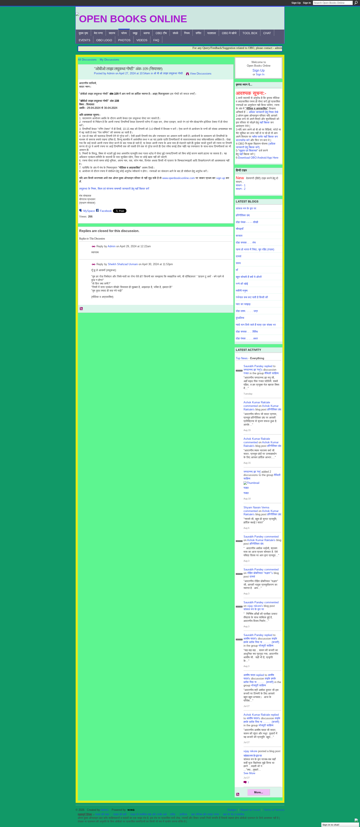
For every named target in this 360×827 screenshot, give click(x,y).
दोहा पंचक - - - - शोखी (247, 222)
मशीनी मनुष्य (242, 290)
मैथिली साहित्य (272, 373)
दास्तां (238, 256)
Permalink (94, 246)
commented (251, 405)
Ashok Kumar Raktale (257, 402)
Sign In (307, 2)
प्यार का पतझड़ (243, 304)
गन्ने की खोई (242, 283)
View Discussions (200, 73)
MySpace (89, 210)
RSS (81, 309)
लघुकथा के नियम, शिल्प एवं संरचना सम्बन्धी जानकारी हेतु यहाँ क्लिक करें (114, 188)
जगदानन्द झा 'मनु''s (253, 369)
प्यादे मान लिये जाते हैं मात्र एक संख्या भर (256, 324)
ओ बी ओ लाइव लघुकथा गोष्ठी (168, 73)
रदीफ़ (172, 814)
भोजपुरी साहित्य (266, 645)
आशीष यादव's (250, 638)
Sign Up (296, 2)
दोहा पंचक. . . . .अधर (247, 338)
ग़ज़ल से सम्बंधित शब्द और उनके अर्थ (148, 814)
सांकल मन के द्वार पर (246, 208)
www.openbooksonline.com (178, 178)
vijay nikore (250, 751)
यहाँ (241, 154)
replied (268, 366)
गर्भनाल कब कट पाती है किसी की (252, 297)
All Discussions (87, 59)
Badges (232, 809)
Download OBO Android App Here (258, 157)
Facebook (106, 210)
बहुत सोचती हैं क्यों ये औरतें (248, 276)
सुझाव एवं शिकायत (248, 150)
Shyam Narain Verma (256, 507)
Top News (242, 358)
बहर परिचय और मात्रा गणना (205, 814)
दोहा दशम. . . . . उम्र (247, 311)
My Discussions (109, 59)
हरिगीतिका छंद (243, 215)
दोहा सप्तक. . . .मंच (246, 242)
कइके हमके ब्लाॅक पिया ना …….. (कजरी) (261, 640)
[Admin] (84, 77)
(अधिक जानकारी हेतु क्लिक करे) (255, 145)
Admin (111, 73)
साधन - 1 (240, 185)
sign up (220, 178)
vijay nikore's (255, 605)
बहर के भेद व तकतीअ (233, 814)
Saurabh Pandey (254, 366)
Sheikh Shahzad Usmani (123, 264)
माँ (237, 270)
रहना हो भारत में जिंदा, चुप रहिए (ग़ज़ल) (255, 249)
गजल (246, 373)
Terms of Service (274, 809)
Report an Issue (250, 809)
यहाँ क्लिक (265, 122)
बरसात (239, 235)
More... (258, 792)
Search (356, 3)
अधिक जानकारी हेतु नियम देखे (263, 112)
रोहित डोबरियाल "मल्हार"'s (260, 573)
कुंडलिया (240, 317)
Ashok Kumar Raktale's (261, 540)
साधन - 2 (240, 188)
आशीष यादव (249, 675)
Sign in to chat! (330, 824)
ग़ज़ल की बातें (119, 814)
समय (238, 263)
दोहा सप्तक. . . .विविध (247, 331)
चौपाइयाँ (239, 228)
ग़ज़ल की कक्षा (102, 814)
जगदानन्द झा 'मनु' (252, 471)
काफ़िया (183, 814)
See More (249, 773)
